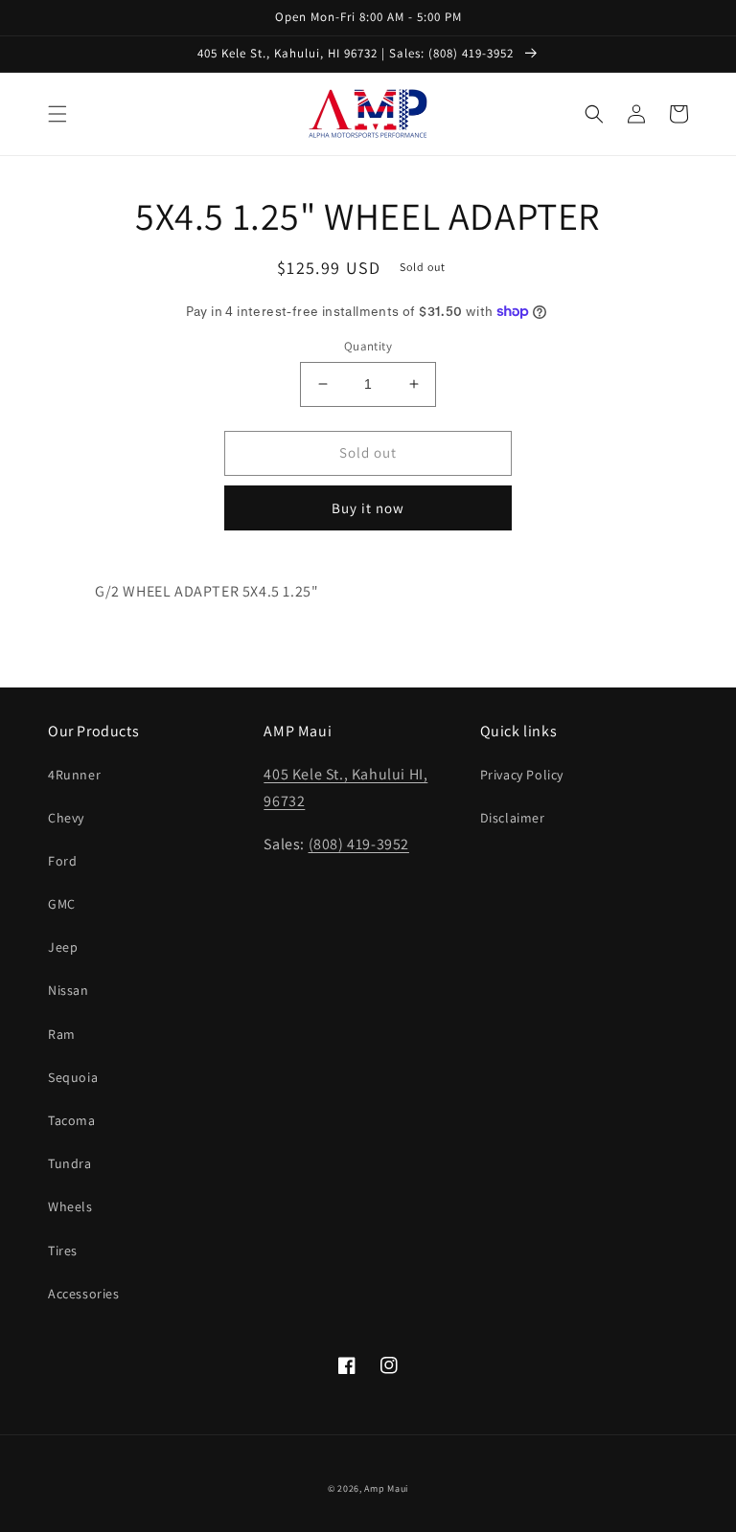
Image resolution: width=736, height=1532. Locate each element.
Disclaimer (512, 817)
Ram (62, 1034)
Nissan (68, 990)
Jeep (63, 947)
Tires (63, 1250)
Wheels (70, 1206)
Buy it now (368, 508)
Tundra (70, 1163)
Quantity (368, 346)
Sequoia (73, 1077)
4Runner (74, 774)
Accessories (84, 1293)
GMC (62, 903)
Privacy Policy (522, 774)
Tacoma (72, 1120)
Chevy (66, 817)
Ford (62, 860)
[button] (57, 114)
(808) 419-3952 (359, 844)
